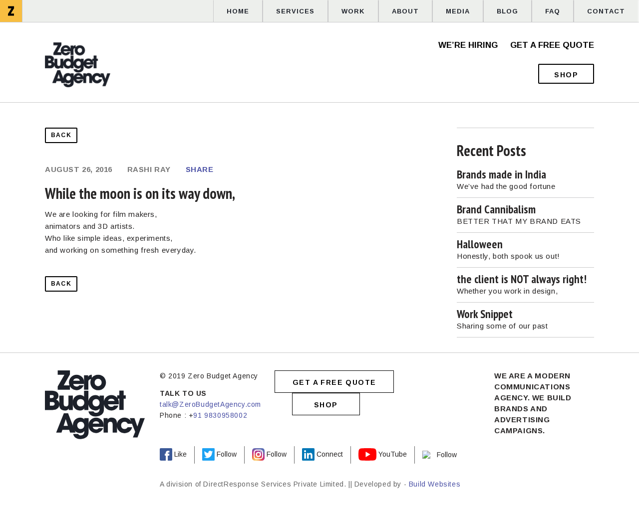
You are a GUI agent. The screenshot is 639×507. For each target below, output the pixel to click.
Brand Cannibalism (496, 209)
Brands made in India (501, 174)
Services (295, 11)
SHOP (326, 405)
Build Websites (434, 484)
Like (180, 455)
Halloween (480, 244)
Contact (606, 11)
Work (353, 11)
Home (238, 11)
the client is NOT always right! (522, 279)
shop (566, 75)
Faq (552, 11)
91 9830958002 (220, 415)
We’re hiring (468, 45)
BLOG (507, 11)
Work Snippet (485, 314)
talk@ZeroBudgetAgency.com (210, 404)
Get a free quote (552, 45)
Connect (330, 455)
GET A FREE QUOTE (334, 382)
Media (458, 11)
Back (61, 135)
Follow (227, 455)
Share (200, 169)
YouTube (392, 455)
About (405, 11)
